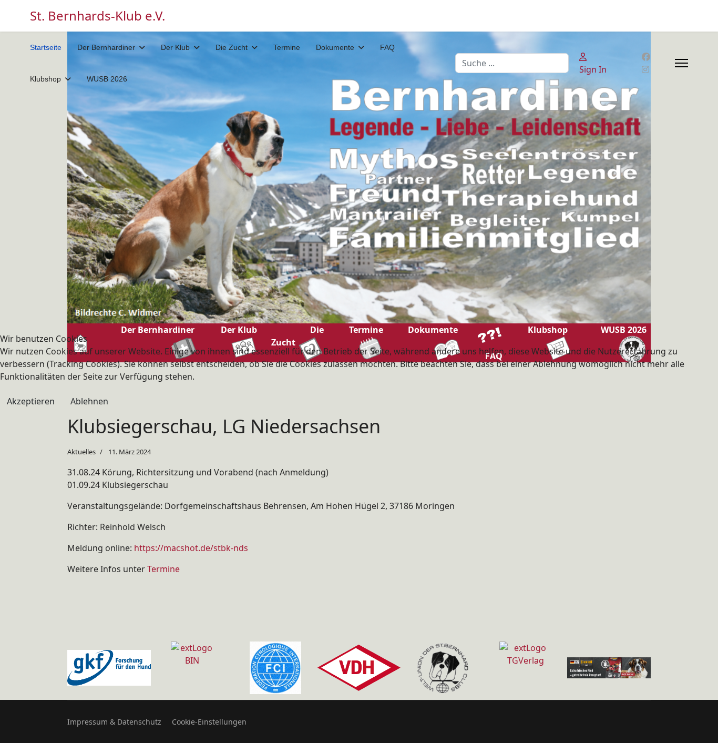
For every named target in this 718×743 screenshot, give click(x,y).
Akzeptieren (31, 401)
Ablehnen (89, 401)
